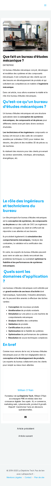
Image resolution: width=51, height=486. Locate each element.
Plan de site (39, 477)
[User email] (25, 417)
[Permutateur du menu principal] (45, 5)
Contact (28, 477)
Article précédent (25, 428)
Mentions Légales (14, 477)
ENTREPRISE (8, 65)
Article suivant (25, 436)
